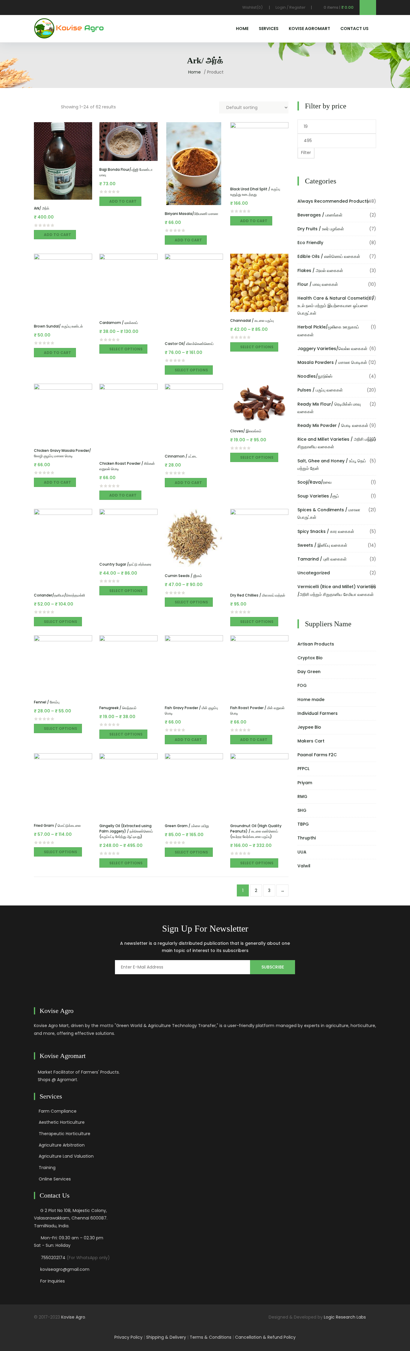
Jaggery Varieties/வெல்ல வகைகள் (332, 349)
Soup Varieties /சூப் (318, 496)
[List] (51, 105)
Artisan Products (315, 644)
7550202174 (53, 1258)
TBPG (303, 824)
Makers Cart (310, 741)
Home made (310, 700)
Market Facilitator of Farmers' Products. (79, 1072)
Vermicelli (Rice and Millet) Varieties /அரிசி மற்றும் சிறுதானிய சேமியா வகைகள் (336, 590)
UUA (301, 852)
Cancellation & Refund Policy (265, 1337)
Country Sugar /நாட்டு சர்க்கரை (125, 564)
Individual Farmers (317, 713)
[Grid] (38, 105)
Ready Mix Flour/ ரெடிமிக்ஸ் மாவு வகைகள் (329, 408)
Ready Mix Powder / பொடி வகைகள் (332, 425)
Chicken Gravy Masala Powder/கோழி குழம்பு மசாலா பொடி (62, 453)
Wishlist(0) (253, 7)
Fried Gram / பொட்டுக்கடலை (57, 825)
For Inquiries (52, 1281)
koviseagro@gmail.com (64, 1269)
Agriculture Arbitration (62, 1145)
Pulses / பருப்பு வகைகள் (320, 390)
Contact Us (354, 29)
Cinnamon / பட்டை (181, 456)
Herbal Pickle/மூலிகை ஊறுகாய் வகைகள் (328, 330)
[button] (333, 7)
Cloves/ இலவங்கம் (245, 431)
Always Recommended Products (333, 201)
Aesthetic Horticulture (62, 1122)
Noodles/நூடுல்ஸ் (314, 376)
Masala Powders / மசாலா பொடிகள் (332, 362)
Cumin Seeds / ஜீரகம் (183, 575)
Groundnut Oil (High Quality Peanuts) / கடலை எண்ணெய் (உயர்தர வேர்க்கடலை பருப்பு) (256, 831)
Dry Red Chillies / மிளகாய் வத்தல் (257, 595)
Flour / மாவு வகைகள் (317, 284)
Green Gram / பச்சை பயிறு (187, 825)
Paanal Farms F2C (317, 755)
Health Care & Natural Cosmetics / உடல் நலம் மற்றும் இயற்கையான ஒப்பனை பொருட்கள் (335, 305)
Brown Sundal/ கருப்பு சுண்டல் (58, 326)
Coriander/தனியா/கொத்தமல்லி (59, 595)
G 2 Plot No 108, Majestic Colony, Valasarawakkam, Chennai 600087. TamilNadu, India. (70, 1218)
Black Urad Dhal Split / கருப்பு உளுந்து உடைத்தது (255, 191)
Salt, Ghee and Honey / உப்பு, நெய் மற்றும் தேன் (331, 464)
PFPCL (303, 769)
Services (269, 29)
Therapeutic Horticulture (64, 1134)
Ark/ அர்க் (41, 208)
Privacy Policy (128, 1337)
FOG (302, 685)
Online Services (55, 1179)
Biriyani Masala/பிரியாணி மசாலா (191, 213)
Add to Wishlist (55, 197)
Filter (306, 153)
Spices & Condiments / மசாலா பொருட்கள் (328, 513)
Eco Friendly (310, 243)
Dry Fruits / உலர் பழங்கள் (320, 229)
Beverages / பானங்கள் (319, 215)
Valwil (303, 866)
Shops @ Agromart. (58, 1080)
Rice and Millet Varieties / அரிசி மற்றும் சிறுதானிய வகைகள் (336, 443)
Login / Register (291, 7)
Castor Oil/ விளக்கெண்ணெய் (189, 343)
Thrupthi (306, 838)
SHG (301, 810)
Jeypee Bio (309, 727)
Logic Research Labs (345, 1317)
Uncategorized (313, 573)
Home (242, 29)
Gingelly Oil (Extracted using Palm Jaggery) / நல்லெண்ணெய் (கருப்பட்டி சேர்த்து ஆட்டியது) (126, 831)
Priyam (304, 783)
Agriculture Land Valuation (66, 1156)
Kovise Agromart (309, 29)
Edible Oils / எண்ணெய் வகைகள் (328, 256)
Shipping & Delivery (166, 1337)
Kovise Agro (73, 1317)
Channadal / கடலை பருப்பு (252, 320)
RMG (302, 796)
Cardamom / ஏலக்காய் (118, 322)
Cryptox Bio (310, 658)
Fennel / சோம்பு (46, 702)
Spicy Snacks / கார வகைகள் (325, 531)
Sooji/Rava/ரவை (314, 482)
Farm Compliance (58, 1111)
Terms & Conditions (210, 1337)
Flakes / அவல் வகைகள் (320, 270)
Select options (126, 349)
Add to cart (57, 234)
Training (47, 1168)
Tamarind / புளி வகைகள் (322, 559)
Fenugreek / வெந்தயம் (118, 707)
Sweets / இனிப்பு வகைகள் (322, 545)
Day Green (309, 672)
